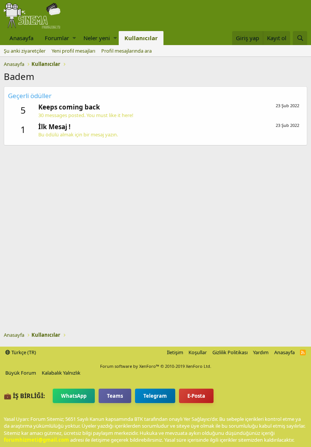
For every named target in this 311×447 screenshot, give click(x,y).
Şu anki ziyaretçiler (25, 50)
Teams (115, 395)
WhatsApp (73, 395)
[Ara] (300, 38)
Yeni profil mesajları (73, 50)
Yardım (261, 352)
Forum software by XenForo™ (155, 366)
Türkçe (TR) (23, 352)
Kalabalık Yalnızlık (61, 372)
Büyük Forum (20, 372)
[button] (74, 38)
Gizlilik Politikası (230, 352)
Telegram (155, 395)
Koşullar (197, 352)
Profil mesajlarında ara (126, 50)
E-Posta (196, 395)
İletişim (175, 352)
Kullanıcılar (141, 38)
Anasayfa (21, 38)
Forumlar (57, 38)
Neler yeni (96, 38)
